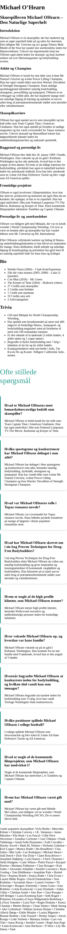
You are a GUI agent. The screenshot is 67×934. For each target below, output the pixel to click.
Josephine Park (42, 872)
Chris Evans (54, 875)
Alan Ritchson (33, 925)
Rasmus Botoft (17, 875)
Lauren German (44, 882)
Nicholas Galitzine (53, 845)
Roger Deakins (46, 902)
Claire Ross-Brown (48, 855)
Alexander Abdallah (21, 869)
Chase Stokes (41, 905)
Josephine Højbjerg (11, 859)
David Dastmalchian (39, 879)
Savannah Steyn (23, 882)
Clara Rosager (45, 865)
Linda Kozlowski (22, 889)
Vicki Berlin (42, 828)
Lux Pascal (33, 835)
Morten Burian (21, 905)
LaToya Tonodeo (10, 902)
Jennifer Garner (35, 922)
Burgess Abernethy (26, 885)
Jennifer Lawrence (46, 869)
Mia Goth (15, 852)
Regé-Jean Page (56, 922)
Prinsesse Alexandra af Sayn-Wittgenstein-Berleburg (30, 899)
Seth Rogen (52, 895)
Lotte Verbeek (19, 919)
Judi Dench (6, 855)
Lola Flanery (32, 859)
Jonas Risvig (15, 922)
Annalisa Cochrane (26, 838)
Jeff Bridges (7, 895)
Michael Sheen (52, 852)
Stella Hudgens (9, 862)
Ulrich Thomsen (52, 859)
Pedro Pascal (45, 862)
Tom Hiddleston (21, 872)
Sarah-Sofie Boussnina (28, 842)
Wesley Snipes (47, 915)
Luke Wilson (28, 862)
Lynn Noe (29, 902)
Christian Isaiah (19, 892)
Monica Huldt (24, 848)
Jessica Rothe (36, 875)
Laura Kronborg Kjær (30, 895)
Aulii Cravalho (53, 842)
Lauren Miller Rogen (12, 879)
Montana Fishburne (23, 865)
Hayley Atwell (8, 845)
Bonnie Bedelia (9, 915)
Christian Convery (21, 832)
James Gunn (47, 885)
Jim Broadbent (43, 848)
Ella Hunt (18, 835)
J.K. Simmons (43, 832)
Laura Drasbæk (45, 889)
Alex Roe (36, 892)
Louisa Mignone (48, 912)
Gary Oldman (48, 838)
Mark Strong (58, 905)
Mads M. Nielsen (30, 845)
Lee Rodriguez (32, 852)
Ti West (48, 925)
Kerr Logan (7, 848)
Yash (12, 929)
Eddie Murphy (27, 912)
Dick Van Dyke (25, 855)
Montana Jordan (39, 919)
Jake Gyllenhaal (11, 909)
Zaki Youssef (28, 915)
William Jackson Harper (37, 909)
